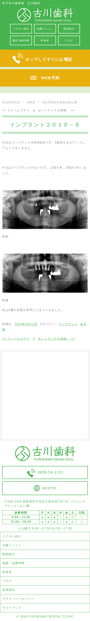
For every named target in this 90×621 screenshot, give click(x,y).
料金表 (7, 572)
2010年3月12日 (26, 324)
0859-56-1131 (50, 472)
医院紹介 (8, 554)
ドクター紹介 (11, 536)
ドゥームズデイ (16, 110)
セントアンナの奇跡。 (56, 110)
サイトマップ (11, 607)
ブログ (7, 581)
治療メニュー (11, 545)
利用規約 (8, 589)
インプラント (68, 324)
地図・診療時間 (13, 563)
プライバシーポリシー (18, 598)
